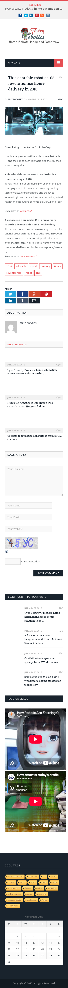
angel (44, 900)
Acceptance (13, 888)
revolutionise (14, 272)
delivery (45, 266)
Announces (13, 906)
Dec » (10, 967)
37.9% (11, 882)
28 (50, 955)
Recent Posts (15, 596)
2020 (54, 882)
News (60, 99)
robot (29, 272)
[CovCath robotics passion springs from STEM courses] (34, 428)
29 (59, 955)
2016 (9, 266)
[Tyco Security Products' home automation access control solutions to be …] (34, 362)
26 (34, 955)
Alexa (29, 894)
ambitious (31, 900)
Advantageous (14, 894)
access (28, 888)
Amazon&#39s (14, 900)
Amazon (42, 894)
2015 (33, 882)
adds (39, 888)
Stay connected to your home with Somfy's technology (42, 680)
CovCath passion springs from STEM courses (34, 437)
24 (17, 955)
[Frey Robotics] (34, 35)
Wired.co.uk (26, 211)
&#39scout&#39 (15, 876)
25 (25, 955)
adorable (21, 266)
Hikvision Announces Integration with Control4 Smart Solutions (30, 404)
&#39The (33, 876)
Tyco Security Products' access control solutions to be (35, 8)
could (33, 266)
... (44, 876)
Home (57, 266)
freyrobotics (15, 99)
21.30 (53, 876)
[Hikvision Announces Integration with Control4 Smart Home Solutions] (34, 395)
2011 (22, 882)
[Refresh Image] (7, 552)
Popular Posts (36, 596)
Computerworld (28, 256)
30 (9, 961)
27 (42, 955)
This (38, 272)
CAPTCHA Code (29, 561)
